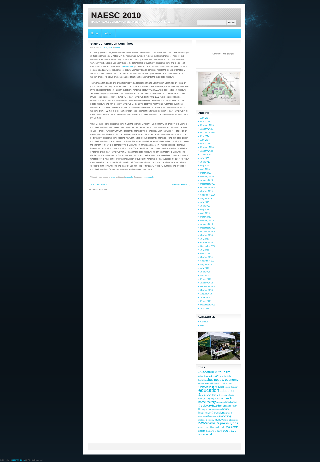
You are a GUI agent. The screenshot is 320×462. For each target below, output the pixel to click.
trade (224, 430)
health (216, 405)
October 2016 (206, 242)
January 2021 (206, 154)
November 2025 (207, 132)
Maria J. (118, 47)
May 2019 (204, 209)
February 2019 (207, 220)
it (208, 416)
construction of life (208, 386)
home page (217, 409)
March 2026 (205, 121)
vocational (205, 434)
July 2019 (204, 202)
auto (221, 376)
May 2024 (204, 136)
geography (220, 402)
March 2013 (205, 301)
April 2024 (205, 140)
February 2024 (207, 147)
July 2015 (204, 250)
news (202, 423)
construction (226, 383)
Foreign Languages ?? (208, 399)
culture (221, 387)
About (108, 33)
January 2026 (206, 129)
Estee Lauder (128, 66)
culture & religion (231, 387)
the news (210, 431)
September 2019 (208, 195)
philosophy (221, 427)
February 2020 (207, 176)
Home (94, 33)
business (203, 380)
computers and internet (208, 383)
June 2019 (205, 206)
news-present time (206, 427)
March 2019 (205, 217)
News (113, 177)
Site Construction (97, 184)
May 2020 (204, 165)
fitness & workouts (226, 395)
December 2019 (207, 184)
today (217, 431)
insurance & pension (211, 412)
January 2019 (206, 224)
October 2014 (206, 257)
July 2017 (204, 239)
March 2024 (205, 143)
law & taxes (214, 416)
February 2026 (207, 125)
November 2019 (207, 187)
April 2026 (205, 118)
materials (129, 177)
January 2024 (206, 151)
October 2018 (206, 235)
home (208, 409)
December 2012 (207, 305)
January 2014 (206, 283)
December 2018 (207, 228)
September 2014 (208, 261)
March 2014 (205, 279)
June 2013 (205, 297)
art (216, 376)
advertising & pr (206, 376)
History (201, 409)
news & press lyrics (222, 423)
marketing (225, 416)
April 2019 (205, 213)
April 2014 (205, 275)
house (226, 409)
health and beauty (228, 406)
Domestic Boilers (180, 184)
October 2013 (206, 290)
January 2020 (206, 180)
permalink (149, 177)
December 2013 (207, 286)
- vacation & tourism (214, 372)
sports (201, 431)
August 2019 (206, 198)
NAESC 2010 (116, 15)
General (204, 322)
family (215, 395)
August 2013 (206, 294)
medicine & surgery (206, 420)
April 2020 (205, 169)
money (218, 419)
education (208, 390)
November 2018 (207, 231)
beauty (227, 376)
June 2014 (205, 272)
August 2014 (206, 264)
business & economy (223, 379)
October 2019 (206, 191)
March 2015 (205, 253)
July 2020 (204, 158)
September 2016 (208, 246)
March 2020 (205, 173)
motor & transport (230, 420)
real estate (232, 427)
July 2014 (204, 268)
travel (232, 430)
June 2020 (205, 162)
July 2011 (204, 308)
